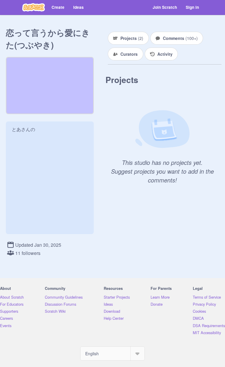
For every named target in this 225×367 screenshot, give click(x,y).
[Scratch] (33, 7)
